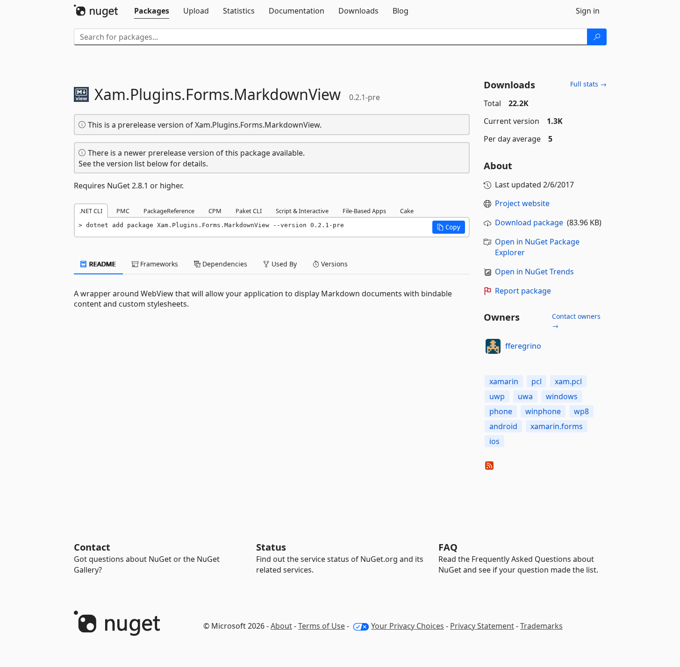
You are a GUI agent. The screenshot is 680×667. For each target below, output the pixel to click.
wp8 (581, 411)
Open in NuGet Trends (534, 271)
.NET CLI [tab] (90, 211)
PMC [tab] (122, 211)
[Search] (597, 37)
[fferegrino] (493, 346)
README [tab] (101, 263)
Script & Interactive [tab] (302, 211)
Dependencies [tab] (223, 263)
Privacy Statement (482, 626)
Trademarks (541, 626)
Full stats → (588, 83)
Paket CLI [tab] (249, 211)
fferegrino (523, 346)
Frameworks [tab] (158, 263)
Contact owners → (576, 321)
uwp (497, 396)
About (281, 626)
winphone (543, 411)
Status (271, 547)
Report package (523, 291)
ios (494, 441)
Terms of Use (321, 626)
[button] (448, 227)
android (503, 426)
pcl (536, 381)
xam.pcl (568, 381)
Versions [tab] (333, 263)
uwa (525, 396)
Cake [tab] (407, 211)
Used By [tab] (283, 263)
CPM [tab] (215, 211)
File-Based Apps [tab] (364, 211)
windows (562, 396)
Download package (529, 222)
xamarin (503, 381)
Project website (522, 203)
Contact (92, 547)
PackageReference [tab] (168, 211)
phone (500, 411)
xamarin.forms (556, 426)
